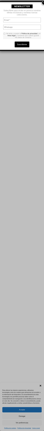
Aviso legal (11, 35)
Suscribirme (22, 44)
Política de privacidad (29, 33)
